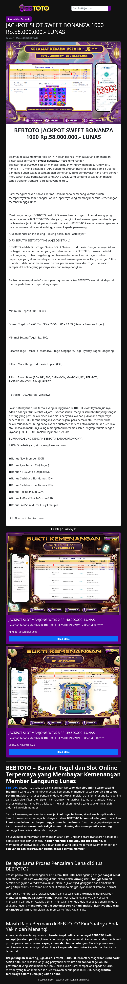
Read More (63, 638)
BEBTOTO (12, 787)
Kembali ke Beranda (18, 19)
